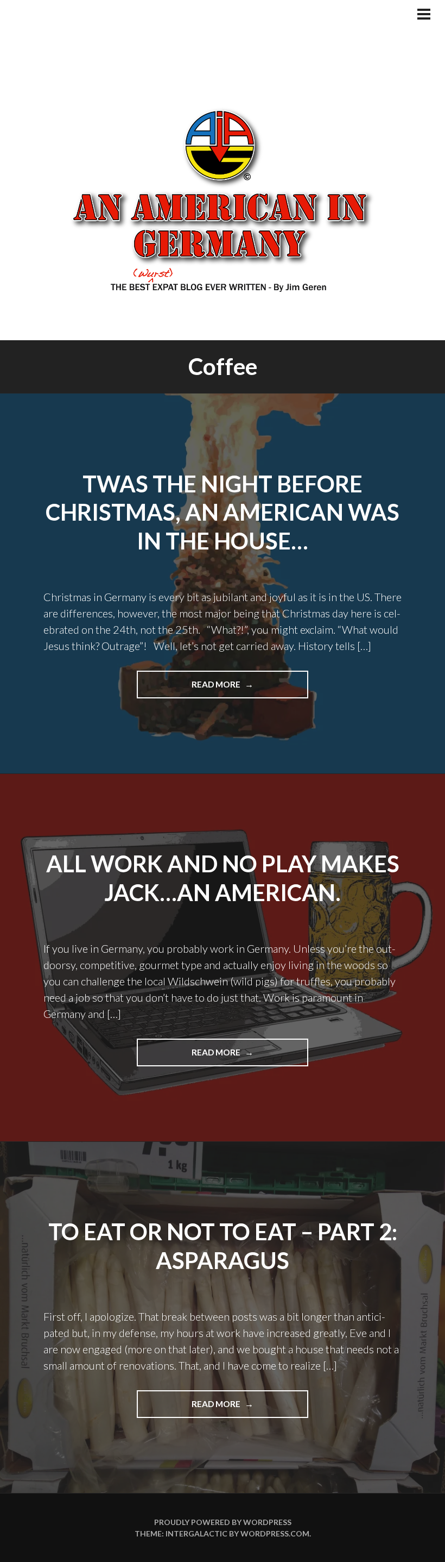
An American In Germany (222, 198)
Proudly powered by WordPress (222, 1522)
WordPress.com (274, 1533)
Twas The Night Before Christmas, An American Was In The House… (222, 512)
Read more (242, 688)
